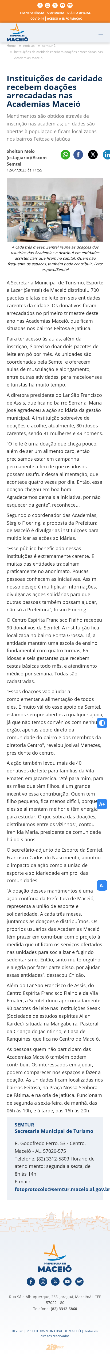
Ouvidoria (55, 13)
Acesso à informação (64, 18)
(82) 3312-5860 (64, 1308)
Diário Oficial (79, 13)
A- (102, 885)
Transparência (32, 13)
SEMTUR (24, 1124)
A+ (102, 804)
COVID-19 (37, 18)
